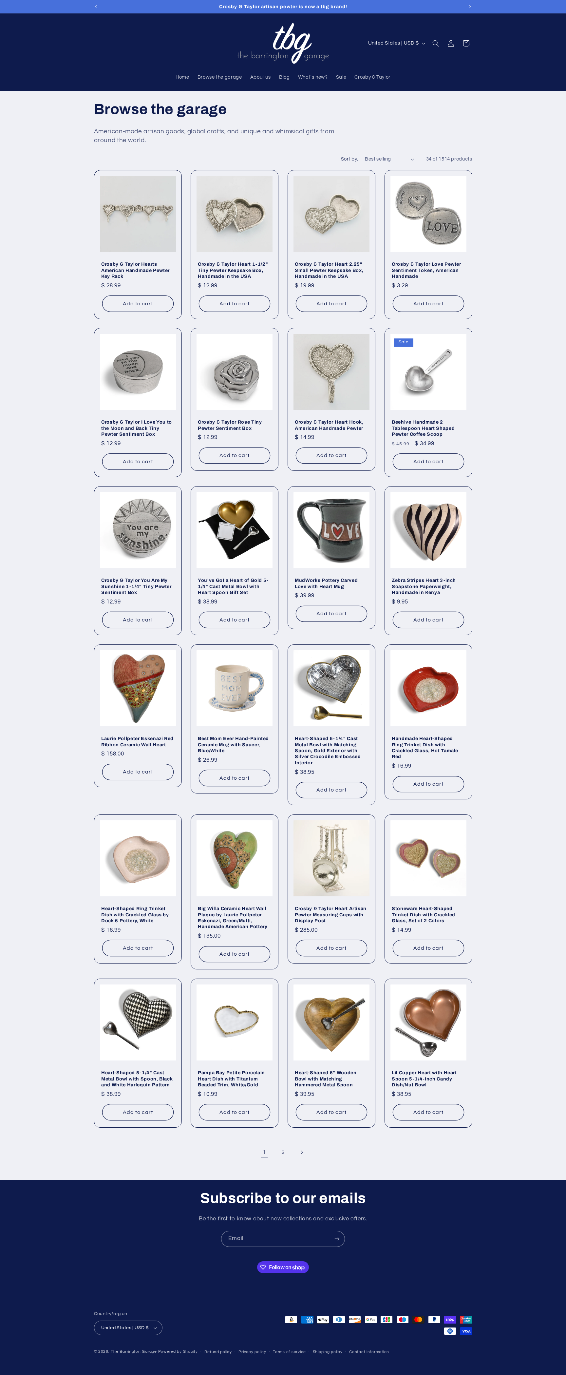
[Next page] (301, 1152)
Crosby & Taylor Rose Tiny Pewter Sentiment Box (230, 425)
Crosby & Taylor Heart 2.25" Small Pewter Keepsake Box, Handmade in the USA (329, 270)
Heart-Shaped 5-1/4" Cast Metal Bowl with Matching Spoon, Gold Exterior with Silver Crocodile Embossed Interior (328, 750)
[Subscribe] (337, 1239)
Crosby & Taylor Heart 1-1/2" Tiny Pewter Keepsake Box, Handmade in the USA (233, 270)
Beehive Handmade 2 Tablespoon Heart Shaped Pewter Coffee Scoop (423, 428)
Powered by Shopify (178, 1351)
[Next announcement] (470, 6)
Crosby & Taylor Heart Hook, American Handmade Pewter (329, 425)
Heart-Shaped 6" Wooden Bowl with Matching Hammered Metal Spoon (326, 1078)
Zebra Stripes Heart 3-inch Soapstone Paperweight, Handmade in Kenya (424, 586)
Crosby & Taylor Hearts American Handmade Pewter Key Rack (135, 270)
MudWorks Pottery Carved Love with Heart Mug (326, 583)
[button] (435, 43)
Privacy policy (252, 1352)
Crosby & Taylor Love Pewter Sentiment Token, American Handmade (426, 270)
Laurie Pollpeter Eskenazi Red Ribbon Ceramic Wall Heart (137, 741)
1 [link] (264, 1152)
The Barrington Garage (134, 1351)
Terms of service (289, 1352)
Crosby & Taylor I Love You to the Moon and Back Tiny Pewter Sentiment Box (136, 428)
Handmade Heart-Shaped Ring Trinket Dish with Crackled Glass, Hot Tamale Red (425, 747)
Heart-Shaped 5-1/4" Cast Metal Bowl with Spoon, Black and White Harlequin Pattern (137, 1078)
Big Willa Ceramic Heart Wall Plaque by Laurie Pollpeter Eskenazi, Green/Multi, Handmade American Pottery (233, 917)
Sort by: (349, 159)
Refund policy (218, 1352)
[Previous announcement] (96, 6)
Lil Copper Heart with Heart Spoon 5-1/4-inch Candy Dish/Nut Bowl (424, 1078)
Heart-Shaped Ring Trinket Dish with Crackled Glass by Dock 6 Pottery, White (135, 914)
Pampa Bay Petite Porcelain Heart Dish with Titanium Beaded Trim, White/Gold (231, 1078)
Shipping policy (328, 1352)
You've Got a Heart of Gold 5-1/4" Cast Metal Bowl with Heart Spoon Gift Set (233, 586)
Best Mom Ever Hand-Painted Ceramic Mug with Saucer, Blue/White (233, 744)
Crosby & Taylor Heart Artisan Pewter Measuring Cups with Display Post (331, 914)
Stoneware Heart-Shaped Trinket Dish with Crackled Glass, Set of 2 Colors (423, 914)
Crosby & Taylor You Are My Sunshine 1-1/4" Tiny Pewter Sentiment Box (136, 586)
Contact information (369, 1352)
